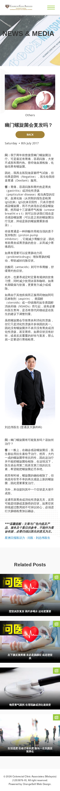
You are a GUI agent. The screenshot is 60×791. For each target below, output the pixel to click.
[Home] (19, 7)
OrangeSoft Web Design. (37, 784)
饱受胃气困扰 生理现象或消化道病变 (30, 704)
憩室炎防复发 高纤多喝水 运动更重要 (30, 611)
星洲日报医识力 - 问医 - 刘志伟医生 (27, 538)
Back (30, 134)
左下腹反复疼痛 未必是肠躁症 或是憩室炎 (30, 656)
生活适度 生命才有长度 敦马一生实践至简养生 (30, 749)
